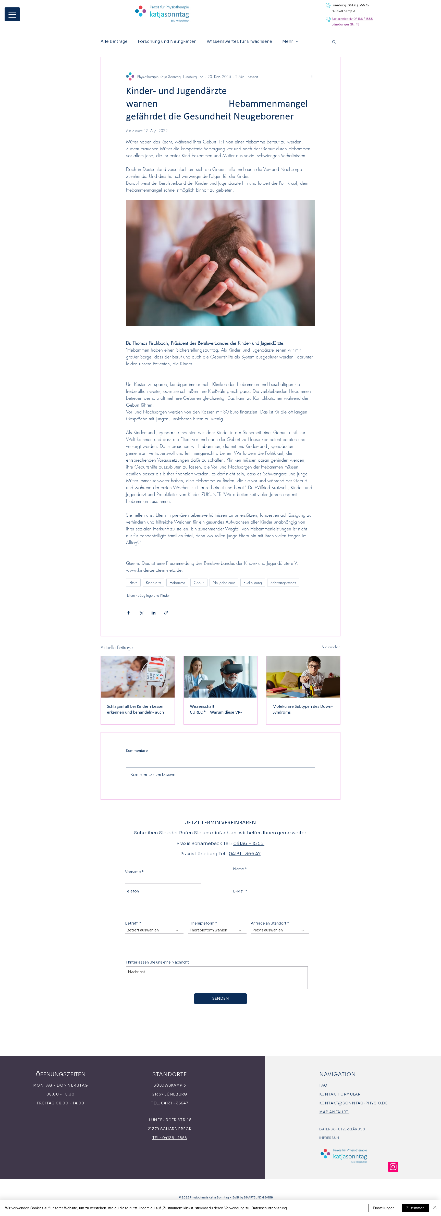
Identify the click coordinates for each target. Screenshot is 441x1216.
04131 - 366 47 (245, 854)
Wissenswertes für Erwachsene (239, 41)
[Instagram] (393, 1167)
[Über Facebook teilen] (128, 612)
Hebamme (177, 582)
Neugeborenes (224, 582)
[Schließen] (435, 1208)
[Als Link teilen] (166, 612)
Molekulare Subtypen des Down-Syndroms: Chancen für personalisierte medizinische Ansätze (303, 709)
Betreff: (132, 923)
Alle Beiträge (114, 41)
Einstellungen (384, 1207)
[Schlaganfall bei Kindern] (138, 677)
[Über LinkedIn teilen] (153, 612)
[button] (334, 41)
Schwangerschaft (283, 582)
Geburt (199, 582)
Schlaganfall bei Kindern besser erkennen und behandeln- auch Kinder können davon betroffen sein (135, 709)
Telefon (132, 891)
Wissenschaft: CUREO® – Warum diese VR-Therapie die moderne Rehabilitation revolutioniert (217, 709)
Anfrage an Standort (268, 923)
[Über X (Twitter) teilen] (141, 612)
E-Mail (238, 891)
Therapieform (202, 923)
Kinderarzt (153, 582)
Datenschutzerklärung (269, 1207)
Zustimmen (415, 1207)
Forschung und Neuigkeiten (167, 41)
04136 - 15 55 (248, 843)
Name (238, 869)
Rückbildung (253, 582)
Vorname (133, 872)
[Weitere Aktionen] (312, 76)
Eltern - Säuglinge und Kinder (148, 595)
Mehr (287, 41)
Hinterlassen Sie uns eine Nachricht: (158, 962)
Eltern (133, 582)
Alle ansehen (331, 646)
